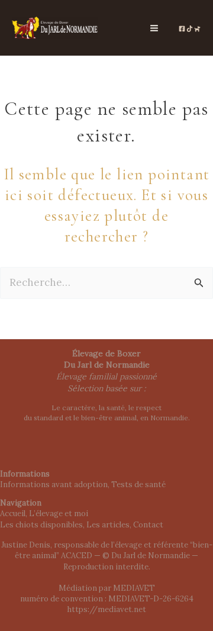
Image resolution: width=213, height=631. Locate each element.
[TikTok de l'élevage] (189, 29)
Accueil (12, 513)
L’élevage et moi (58, 513)
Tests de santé (138, 484)
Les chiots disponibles (41, 525)
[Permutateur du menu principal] (155, 28)
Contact (148, 525)
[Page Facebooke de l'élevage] (182, 29)
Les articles (108, 525)
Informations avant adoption (54, 484)
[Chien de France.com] (197, 29)
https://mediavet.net (106, 609)
